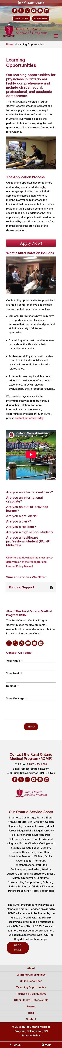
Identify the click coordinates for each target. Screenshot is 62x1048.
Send (31, 726)
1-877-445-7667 (37, 764)
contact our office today (29, 418)
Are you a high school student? (29, 532)
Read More (18, 947)
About (31, 968)
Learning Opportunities (31, 974)
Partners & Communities (31, 993)
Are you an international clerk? (29, 492)
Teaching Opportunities (31, 987)
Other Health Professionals (31, 1000)
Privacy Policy (31, 1035)
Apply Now (21, 18)
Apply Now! (31, 243)
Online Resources (31, 981)
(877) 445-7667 (31, 3)
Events (31, 1006)
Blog (31, 1012)
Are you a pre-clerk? (22, 516)
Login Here (40, 18)
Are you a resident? (21, 527)
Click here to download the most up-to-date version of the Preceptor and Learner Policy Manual (29, 562)
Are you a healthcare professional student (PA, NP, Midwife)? (28, 541)
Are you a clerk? (18, 521)
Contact (31, 1019)
